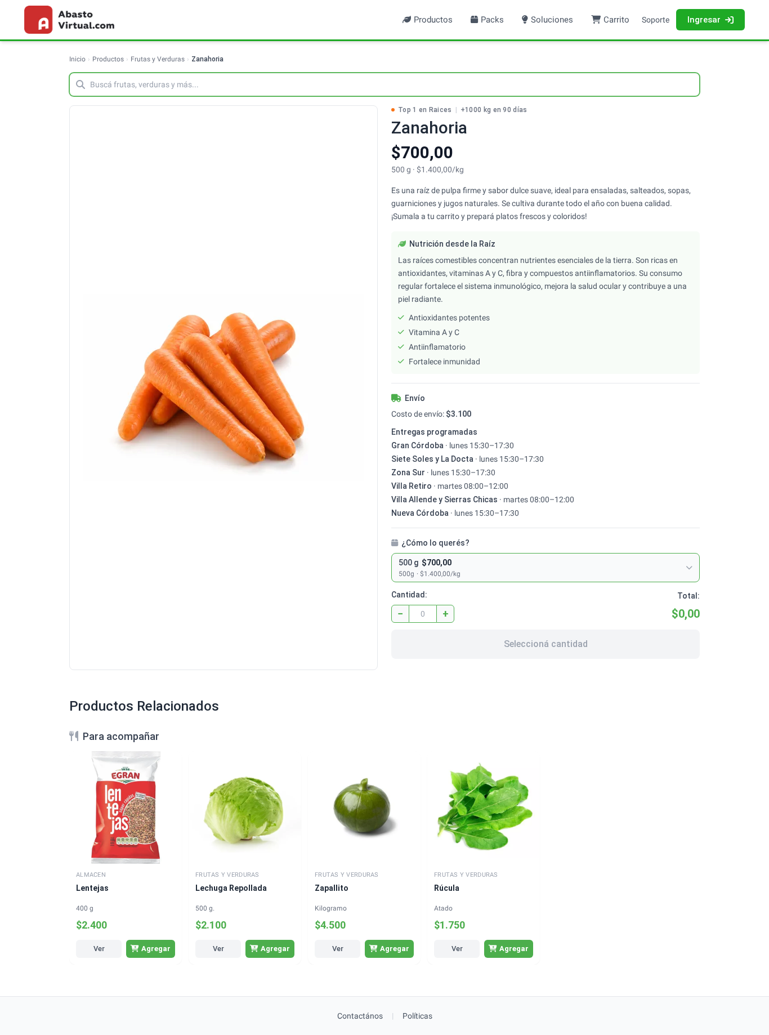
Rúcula (446, 888)
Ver (99, 948)
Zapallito (331, 888)
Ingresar (704, 20)
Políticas (417, 1015)
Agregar (156, 948)
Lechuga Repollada (231, 888)
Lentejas (92, 888)
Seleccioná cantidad (546, 644)
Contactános (360, 1015)
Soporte (655, 19)
